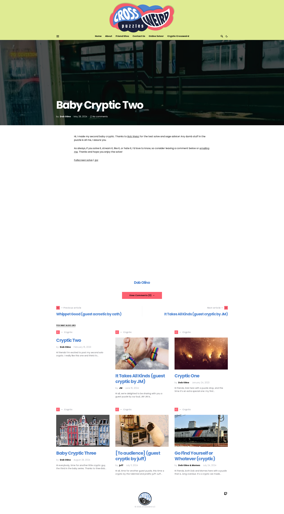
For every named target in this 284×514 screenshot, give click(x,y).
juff (121, 465)
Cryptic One (187, 376)
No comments (100, 116)
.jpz (96, 160)
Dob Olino (65, 116)
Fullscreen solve (83, 160)
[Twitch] (225, 493)
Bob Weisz (133, 136)
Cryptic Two (68, 340)
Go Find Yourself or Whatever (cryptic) (195, 456)
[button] (226, 36)
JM (120, 388)
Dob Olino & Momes (189, 465)
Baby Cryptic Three (76, 453)
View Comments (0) (140, 295)
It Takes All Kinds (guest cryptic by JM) (140, 379)
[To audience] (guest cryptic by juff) (137, 456)
